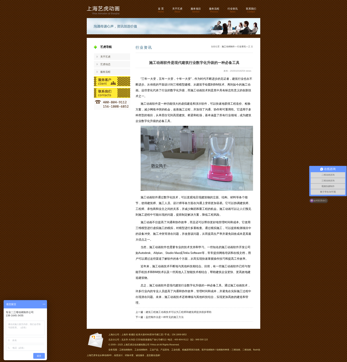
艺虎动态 (105, 64)
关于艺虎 (177, 10)
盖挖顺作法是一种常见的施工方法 (165, 317)
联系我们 (251, 10)
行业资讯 (233, 10)
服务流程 (214, 10)
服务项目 (196, 10)
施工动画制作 (228, 46)
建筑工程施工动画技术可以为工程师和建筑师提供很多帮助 (178, 312)
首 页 (161, 10)
